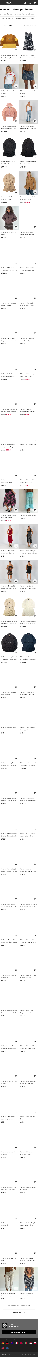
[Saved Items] (30, 2)
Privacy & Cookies (26, 1354)
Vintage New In (7, 18)
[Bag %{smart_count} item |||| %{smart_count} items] (35, 2)
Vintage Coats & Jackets (25, 18)
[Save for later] (16, 50)
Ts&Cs (34, 1354)
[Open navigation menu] (3, 2)
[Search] (24, 2)
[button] (2, 1343)
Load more (19, 1312)
